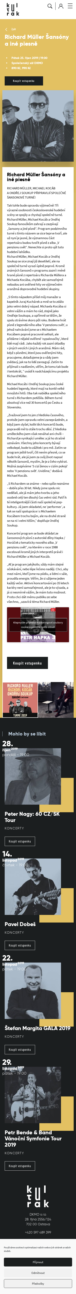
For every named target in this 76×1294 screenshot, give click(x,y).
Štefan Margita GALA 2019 (38, 1028)
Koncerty (14, 828)
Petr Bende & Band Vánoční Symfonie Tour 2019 (33, 1138)
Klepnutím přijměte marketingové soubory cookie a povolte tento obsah (38, 625)
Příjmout (38, 1262)
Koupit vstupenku (24, 80)
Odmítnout (38, 1273)
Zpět (13, 29)
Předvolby (38, 1283)
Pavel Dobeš (20, 924)
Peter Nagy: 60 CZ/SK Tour (32, 817)
